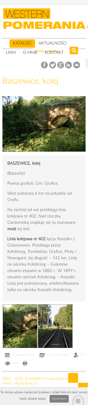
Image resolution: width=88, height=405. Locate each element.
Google (61, 65)
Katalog (22, 43)
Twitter (52, 65)
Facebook (45, 65)
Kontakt (54, 52)
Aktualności (52, 43)
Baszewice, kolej (30, 81)
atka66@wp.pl (25, 383)
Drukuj (25, 364)
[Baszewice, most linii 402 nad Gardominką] (44, 155)
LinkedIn (69, 65)
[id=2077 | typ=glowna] (5, 41)
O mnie (30, 52)
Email (77, 65)
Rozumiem (59, 398)
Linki (11, 52)
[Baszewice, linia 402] (55, 326)
